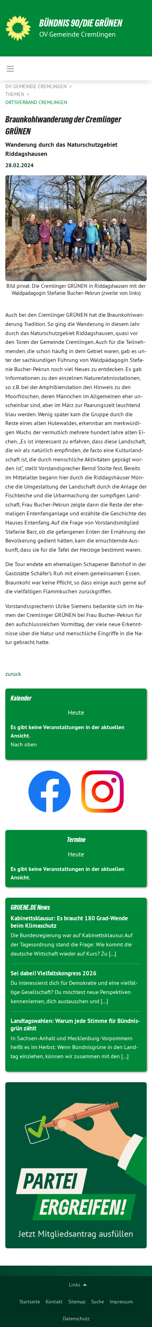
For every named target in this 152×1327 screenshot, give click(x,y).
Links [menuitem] (74, 1284)
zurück (13, 673)
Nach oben (24, 744)
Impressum (121, 1301)
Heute (76, 712)
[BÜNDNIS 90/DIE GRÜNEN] (18, 28)
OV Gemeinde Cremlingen (36, 86)
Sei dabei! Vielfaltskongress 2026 (54, 973)
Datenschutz (76, 1318)
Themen (15, 94)
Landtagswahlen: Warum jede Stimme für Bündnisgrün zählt (75, 1024)
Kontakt (54, 1301)
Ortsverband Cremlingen (36, 102)
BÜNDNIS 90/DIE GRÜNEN (80, 23)
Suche (97, 1301)
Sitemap (77, 1301)
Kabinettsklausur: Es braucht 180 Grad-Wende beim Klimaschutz (69, 921)
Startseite (29, 1301)
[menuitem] (29, 1301)
